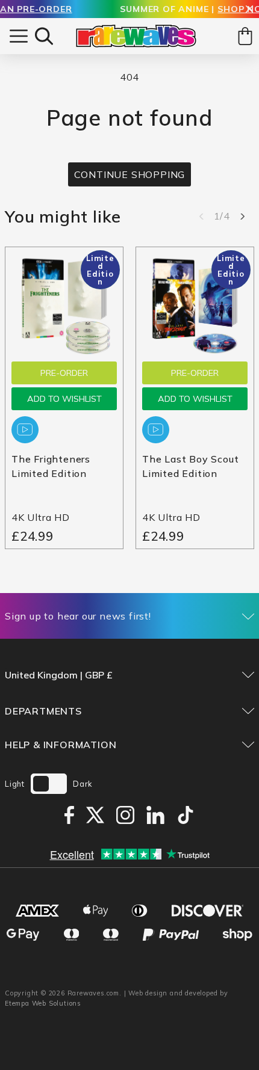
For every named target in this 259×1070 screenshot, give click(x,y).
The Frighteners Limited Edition (50, 466)
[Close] (249, 9)
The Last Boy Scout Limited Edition (190, 466)
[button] (44, 36)
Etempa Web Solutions (43, 1003)
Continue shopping (130, 174)
